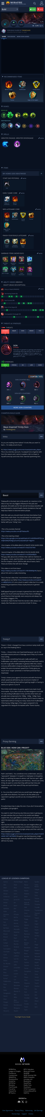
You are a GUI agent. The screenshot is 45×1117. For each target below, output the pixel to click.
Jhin (15, 908)
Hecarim (6, 1011)
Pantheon (27, 916)
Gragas (5, 1002)
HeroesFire (12, 1091)
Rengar (26, 950)
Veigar (37, 933)
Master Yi (17, 991)
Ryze (25, 959)
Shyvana (27, 983)
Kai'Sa (16, 917)
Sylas (26, 1010)
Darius (5, 958)
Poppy (26, 919)
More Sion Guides (23, 36)
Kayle (15, 935)
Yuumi (37, 983)
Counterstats (13, 1075)
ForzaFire (12, 1089)
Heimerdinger (18, 882)
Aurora (5, 919)
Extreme (16, 347)
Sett (25, 974)
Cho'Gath (6, 952)
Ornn (25, 913)
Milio (15, 997)
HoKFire (26, 1093)
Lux (15, 979)
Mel (15, 994)
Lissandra (17, 968)
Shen (25, 980)
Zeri (36, 995)
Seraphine (27, 971)
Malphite (17, 982)
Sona (25, 1001)
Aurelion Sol (6, 915)
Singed (26, 986)
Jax (15, 902)
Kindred (16, 947)
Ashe (5, 911)
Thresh (37, 901)
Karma (16, 923)
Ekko (4, 969)
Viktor (36, 948)
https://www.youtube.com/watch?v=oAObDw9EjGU (19, 554)
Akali (5, 888)
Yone (36, 974)
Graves (5, 1005)
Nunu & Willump (26, 903)
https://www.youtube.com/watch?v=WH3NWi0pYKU (19, 571)
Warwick (37, 956)
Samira (26, 962)
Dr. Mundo (6, 964)
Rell (25, 940)
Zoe (36, 1004)
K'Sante (16, 914)
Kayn (15, 938)
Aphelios (6, 908)
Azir (4, 922)
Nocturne (27, 900)
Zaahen (37, 986)
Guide (4, 36)
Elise (4, 972)
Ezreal (5, 978)
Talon (36, 893)
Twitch (37, 918)
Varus (36, 927)
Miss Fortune (16, 1001)
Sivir (25, 992)
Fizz (4, 987)
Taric (36, 895)
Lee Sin (16, 959)
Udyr (36, 921)
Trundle (37, 907)
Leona (16, 962)
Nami (26, 882)
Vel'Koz (37, 936)
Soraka (26, 1004)
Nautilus (27, 888)
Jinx (15, 911)
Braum (5, 937)
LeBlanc (16, 956)
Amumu (6, 900)
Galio (5, 990)
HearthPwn (27, 1083)
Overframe (27, 1087)
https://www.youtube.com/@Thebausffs (15, 531)
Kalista (16, 920)
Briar (5, 940)
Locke (16, 971)
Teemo (37, 898)
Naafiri (16, 1011)
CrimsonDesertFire (30, 1091)
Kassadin (17, 929)
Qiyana (26, 925)
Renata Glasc (26, 944)
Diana (5, 961)
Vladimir (37, 950)
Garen (5, 996)
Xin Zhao (37, 968)
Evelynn (5, 975)
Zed (36, 992)
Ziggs (36, 998)
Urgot (36, 924)
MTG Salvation (29, 1069)
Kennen (16, 941)
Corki (5, 955)
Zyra (36, 1007)
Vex (36, 939)
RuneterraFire (13, 1079)
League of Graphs (15, 1071)
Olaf (25, 907)
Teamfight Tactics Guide (22, 1017)
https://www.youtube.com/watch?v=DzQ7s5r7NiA (18, 547)
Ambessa (6, 897)
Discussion (11, 36)
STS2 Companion (29, 1089)
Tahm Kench (37, 886)
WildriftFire (12, 1077)
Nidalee (26, 894)
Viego (36, 945)
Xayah (37, 962)
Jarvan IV (16, 900)
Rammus (27, 934)
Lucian (16, 974)
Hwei (15, 885)
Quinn (26, 928)
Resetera (12, 1085)
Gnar (5, 999)
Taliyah (37, 889)
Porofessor (12, 1073)
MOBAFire (12, 1069)
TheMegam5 (26, 30)
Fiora (5, 984)
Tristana (37, 904)
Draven (5, 966)
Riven (26, 953)
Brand (5, 934)
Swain (26, 1007)
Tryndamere (39, 910)
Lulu (15, 976)
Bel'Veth (6, 928)
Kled (15, 950)
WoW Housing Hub (30, 1075)
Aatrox (5, 882)
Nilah (26, 897)
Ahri (4, 885)
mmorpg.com (28, 1079)
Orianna (26, 910)
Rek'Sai (26, 937)
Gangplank (6, 993)
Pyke (25, 922)
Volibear (37, 953)
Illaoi (15, 888)
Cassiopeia (6, 949)
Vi (35, 942)
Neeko (26, 891)
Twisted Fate (37, 914)
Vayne (37, 930)
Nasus (26, 885)
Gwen (5, 1008)
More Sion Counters (23, 407)
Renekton (27, 948)
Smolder (27, 998)
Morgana (17, 1008)
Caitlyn (5, 943)
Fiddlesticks (7, 981)
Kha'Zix (16, 944)
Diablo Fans (28, 1085)
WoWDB (26, 1073)
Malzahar (17, 985)
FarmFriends (13, 1087)
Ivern (15, 894)
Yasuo (37, 971)
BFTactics (12, 1093)
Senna (26, 968)
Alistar (5, 894)
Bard (5, 925)
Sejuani (26, 965)
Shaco (26, 977)
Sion (25, 989)
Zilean (37, 1001)
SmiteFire (12, 1081)
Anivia (5, 902)
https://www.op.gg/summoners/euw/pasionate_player (22, 449)
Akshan (5, 891)
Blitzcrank (6, 931)
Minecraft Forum (29, 1071)
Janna (15, 897)
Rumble (26, 956)
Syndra (37, 882)
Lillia (15, 965)
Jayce (15, 905)
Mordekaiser (18, 1005)
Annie (5, 905)
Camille (5, 946)
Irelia (15, 891)
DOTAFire (12, 1083)
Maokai (16, 988)
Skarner (26, 995)
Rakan (26, 931)
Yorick (37, 977)
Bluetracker (27, 1081)
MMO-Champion (29, 1077)
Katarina (16, 932)
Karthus (16, 926)
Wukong (37, 959)
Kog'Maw (17, 953)
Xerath (37, 965)
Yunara (37, 980)
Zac (36, 989)
